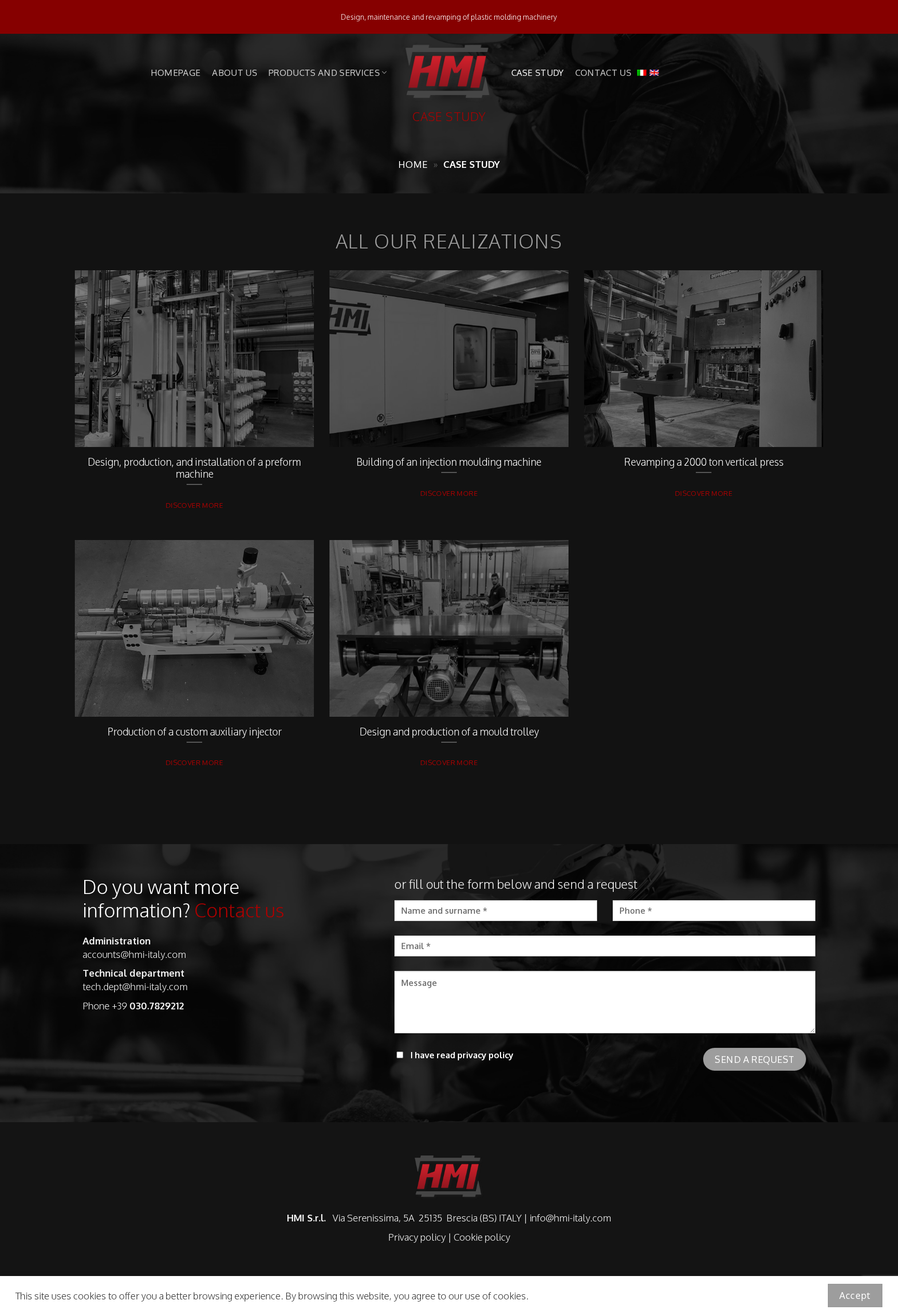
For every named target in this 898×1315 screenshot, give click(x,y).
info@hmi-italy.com (570, 1218)
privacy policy (485, 1054)
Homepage (176, 72)
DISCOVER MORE (194, 505)
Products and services (324, 72)
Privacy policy (417, 1237)
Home (413, 164)
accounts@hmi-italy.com (134, 954)
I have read (460, 1054)
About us (234, 72)
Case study (537, 72)
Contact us (603, 72)
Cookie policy (482, 1237)
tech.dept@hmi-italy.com (135, 986)
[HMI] (449, 72)
